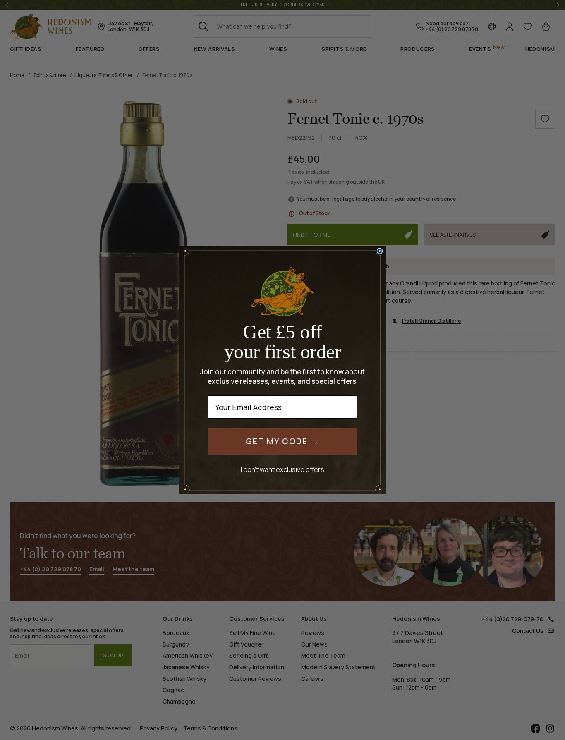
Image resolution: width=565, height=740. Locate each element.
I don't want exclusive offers (282, 469)
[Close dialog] (380, 251)
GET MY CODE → (282, 441)
